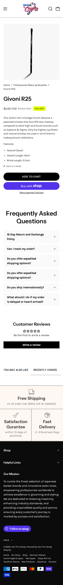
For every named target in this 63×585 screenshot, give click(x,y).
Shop (7, 450)
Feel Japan (31, 558)
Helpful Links (12, 462)
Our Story (15, 555)
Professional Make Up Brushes (30, 85)
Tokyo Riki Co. (44, 558)
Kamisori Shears (38, 555)
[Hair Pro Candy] (31, 9)
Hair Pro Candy (18, 547)
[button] (50, 8)
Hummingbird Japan (13, 558)
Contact (52, 561)
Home (7, 85)
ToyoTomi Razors (11, 561)
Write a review (32, 344)
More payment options (32, 192)
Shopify (7, 550)
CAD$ (6, 540)
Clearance (41, 561)
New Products (28, 561)
